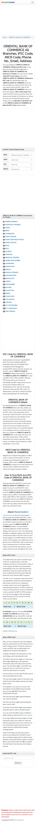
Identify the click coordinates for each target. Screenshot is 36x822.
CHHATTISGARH (10, 236)
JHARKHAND (10, 263)
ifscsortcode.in (21, 511)
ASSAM (7, 227)
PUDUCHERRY (10, 284)
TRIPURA (9, 302)
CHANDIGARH (9, 233)
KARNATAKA (10, 266)
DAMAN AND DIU (10, 242)
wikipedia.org (12, 631)
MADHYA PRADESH (12, 272)
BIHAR (7, 230)
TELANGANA (10, 299)
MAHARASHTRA (11, 275)
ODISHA (8, 281)
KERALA (8, 269)
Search (19, 763)
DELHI (7, 245)
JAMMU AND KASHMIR (12, 260)
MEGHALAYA (10, 278)
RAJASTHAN (10, 290)
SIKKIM (8, 293)
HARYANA (8, 254)
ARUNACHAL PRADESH (12, 224)
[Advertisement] (18, 22)
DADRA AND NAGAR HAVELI (14, 239)
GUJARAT (8, 251)
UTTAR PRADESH (11, 305)
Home (5, 37)
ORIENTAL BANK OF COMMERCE (19, 37)
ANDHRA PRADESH (11, 221)
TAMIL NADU (10, 296)
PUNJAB (8, 287)
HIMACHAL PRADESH (12, 257)
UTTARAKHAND (11, 308)
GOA (7, 248)
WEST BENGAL (10, 311)
